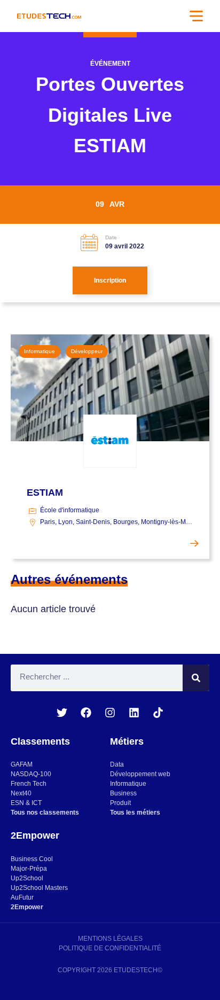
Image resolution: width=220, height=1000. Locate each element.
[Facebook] (86, 712)
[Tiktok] (158, 712)
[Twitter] (62, 712)
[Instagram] (110, 712)
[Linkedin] (134, 712)
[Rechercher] (196, 678)
